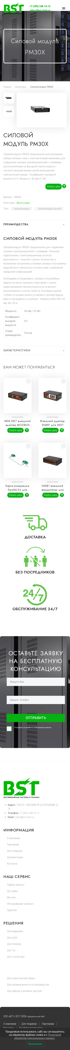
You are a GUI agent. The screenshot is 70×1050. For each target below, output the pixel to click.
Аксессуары (20, 87)
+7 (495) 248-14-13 (40, 6)
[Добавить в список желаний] (28, 381)
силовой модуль (21, 208)
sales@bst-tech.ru (40, 10)
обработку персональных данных (38, 727)
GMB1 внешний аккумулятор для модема (53, 490)
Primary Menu (64, 8)
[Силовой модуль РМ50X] (65, 134)
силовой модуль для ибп (49, 208)
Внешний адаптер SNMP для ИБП (52, 423)
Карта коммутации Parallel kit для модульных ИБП (17, 490)
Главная (7, 87)
